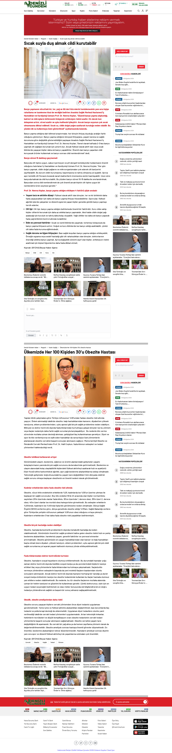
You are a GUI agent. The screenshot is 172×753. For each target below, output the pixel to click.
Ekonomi (63, 11)
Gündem (52, 11)
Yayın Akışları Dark (50, 724)
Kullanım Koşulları (101, 750)
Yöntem (60, 642)
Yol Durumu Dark (30, 724)
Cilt (41, 253)
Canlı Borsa (66, 720)
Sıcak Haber (102, 734)
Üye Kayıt (115, 724)
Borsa (26, 710)
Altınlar (85, 720)
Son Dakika (28, 11)
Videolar (105, 11)
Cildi (34, 253)
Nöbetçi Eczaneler (50, 727)
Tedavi (52, 642)
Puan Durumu (86, 710)
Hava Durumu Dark (31, 720)
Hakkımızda (61, 750)
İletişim (68, 750)
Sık (53, 253)
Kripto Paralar (141, 710)
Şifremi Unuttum (118, 727)
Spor (74, 11)
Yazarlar (116, 11)
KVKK (92, 750)
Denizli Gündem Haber (31, 39)
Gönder (31, 335)
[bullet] (55, 335)
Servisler (41, 11)
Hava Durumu (70, 710)
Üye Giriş (115, 720)
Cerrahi (28, 642)
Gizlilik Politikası (77, 750)
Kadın (82, 11)
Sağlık (45, 642)
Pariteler (112, 710)
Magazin (43, 39)
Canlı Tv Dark (48, 720)
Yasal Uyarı (111, 750)
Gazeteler (128, 11)
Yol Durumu (126, 710)
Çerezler (86, 750)
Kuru (47, 253)
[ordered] (52, 335)
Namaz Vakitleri (40, 710)
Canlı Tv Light (29, 727)
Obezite (36, 642)
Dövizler (85, 724)
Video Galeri (102, 724)
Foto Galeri (93, 11)
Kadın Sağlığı (53, 39)
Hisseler (99, 710)
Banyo (28, 253)
